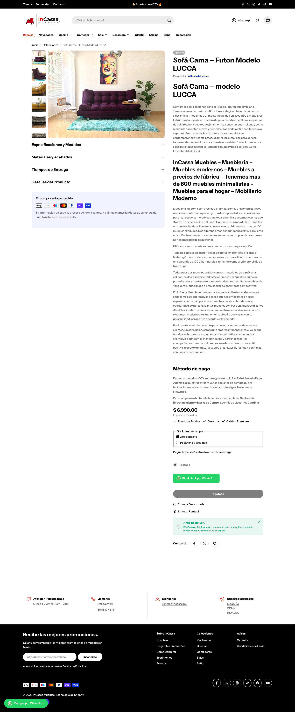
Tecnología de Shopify (70, 694)
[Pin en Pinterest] (215, 543)
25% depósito (188, 436)
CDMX (231, 608)
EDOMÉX (233, 603)
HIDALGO (233, 612)
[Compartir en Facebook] (194, 543)
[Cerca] (259, 522)
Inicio (35, 45)
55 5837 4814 (106, 609)
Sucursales (43, 4)
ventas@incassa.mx (174, 603)
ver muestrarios (218, 257)
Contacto (59, 4)
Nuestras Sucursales (240, 598)
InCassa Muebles (198, 76)
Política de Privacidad (75, 666)
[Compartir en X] (204, 543)
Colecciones (50, 45)
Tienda (27, 4)
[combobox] (123, 20)
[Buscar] (169, 20)
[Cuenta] (258, 20)
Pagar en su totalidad (193, 442)
